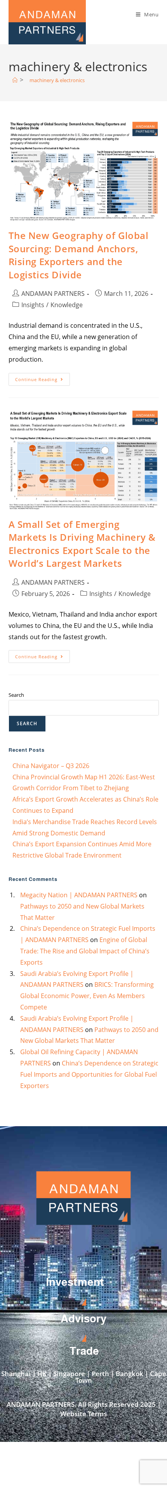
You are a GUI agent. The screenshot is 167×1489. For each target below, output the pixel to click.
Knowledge (66, 305)
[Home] (14, 80)
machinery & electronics (57, 80)
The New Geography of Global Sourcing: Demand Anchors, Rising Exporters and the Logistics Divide (79, 255)
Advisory (83, 1319)
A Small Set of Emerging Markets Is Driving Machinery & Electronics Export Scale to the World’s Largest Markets (82, 544)
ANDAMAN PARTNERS (53, 293)
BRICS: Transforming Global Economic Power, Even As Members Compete (87, 995)
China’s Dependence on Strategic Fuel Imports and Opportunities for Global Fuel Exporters (89, 1074)
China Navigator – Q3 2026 (50, 765)
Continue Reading (42, 377)
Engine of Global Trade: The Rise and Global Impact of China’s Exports (85, 951)
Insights (32, 305)
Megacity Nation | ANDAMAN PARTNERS (78, 895)
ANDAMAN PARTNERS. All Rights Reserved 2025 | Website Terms (84, 1409)
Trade (84, 1351)
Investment (75, 1282)
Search (16, 694)
